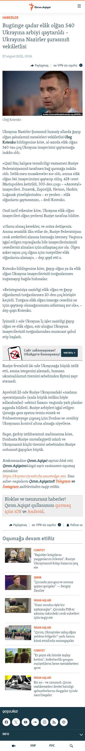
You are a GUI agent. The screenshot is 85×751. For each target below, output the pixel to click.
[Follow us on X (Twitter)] (16, 722)
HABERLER (10, 18)
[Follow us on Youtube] (26, 722)
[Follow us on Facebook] (6, 722)
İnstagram (10, 487)
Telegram (62, 481)
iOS (17, 512)
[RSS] (54, 722)
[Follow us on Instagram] (44, 722)
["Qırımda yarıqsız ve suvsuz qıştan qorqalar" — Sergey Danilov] (18, 582)
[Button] (39, 65)
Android (35, 512)
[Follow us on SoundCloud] (35, 722)
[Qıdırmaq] (71, 746)
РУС (52, 745)
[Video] (13, 746)
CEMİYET (39, 550)
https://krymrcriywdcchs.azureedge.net (33, 476)
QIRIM (37, 577)
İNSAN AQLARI (42, 600)
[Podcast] (64, 722)
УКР (33, 745)
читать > (69, 352)
